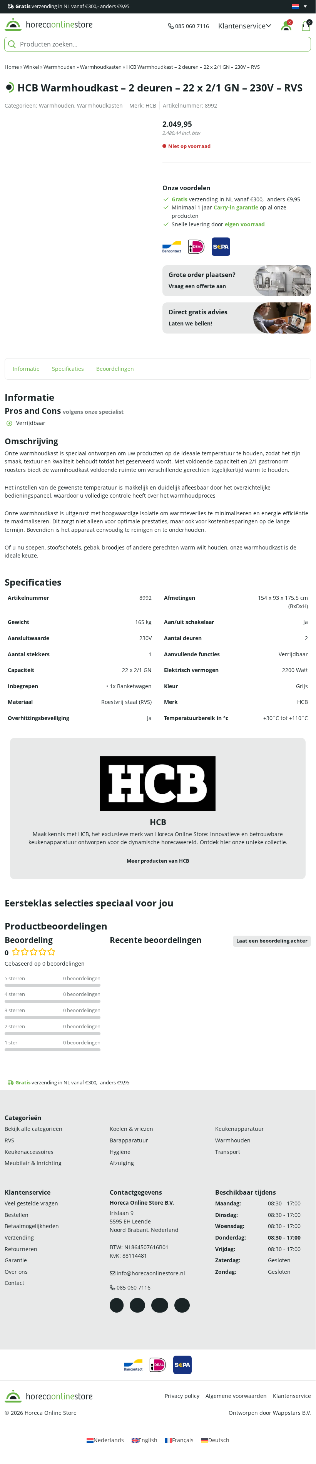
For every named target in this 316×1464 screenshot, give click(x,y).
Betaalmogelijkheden (32, 1226)
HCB (150, 105)
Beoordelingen (115, 368)
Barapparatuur (129, 1140)
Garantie (16, 1260)
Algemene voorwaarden (236, 1395)
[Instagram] (137, 1305)
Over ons (16, 1271)
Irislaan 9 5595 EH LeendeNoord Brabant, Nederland (144, 1221)
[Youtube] (159, 1305)
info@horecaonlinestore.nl (151, 1273)
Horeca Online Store (51, 1412)
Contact (14, 1282)
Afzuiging (122, 1163)
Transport (227, 1151)
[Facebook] (117, 1305)
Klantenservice (292, 1395)
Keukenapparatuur (239, 1128)
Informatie (26, 368)
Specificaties (68, 368)
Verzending (19, 1237)
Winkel (31, 67)
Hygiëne (120, 1151)
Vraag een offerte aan (197, 286)
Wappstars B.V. (292, 1412)
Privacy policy (182, 1395)
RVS (9, 1140)
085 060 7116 (192, 26)
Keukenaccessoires (29, 1151)
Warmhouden (59, 67)
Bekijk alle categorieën (33, 1128)
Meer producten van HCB (158, 861)
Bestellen (16, 1214)
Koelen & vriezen (131, 1128)
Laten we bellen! (190, 323)
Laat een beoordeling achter (272, 941)
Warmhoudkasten (101, 67)
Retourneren (21, 1249)
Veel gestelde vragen (31, 1203)
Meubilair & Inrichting (33, 1163)
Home (12, 67)
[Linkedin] (182, 1305)
